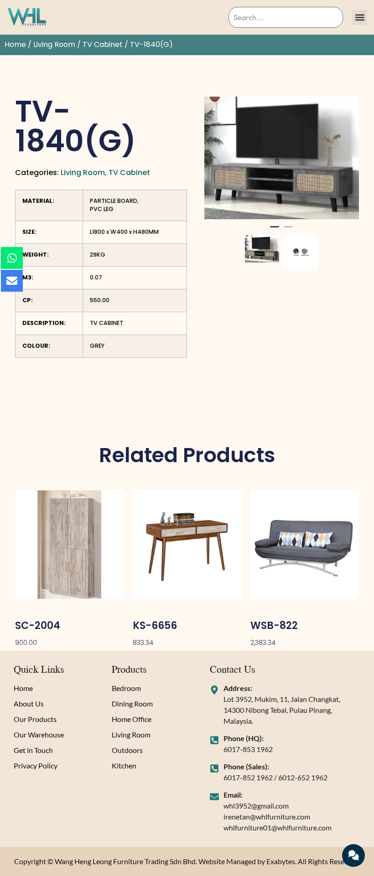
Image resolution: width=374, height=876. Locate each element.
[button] (359, 17)
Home (15, 44)
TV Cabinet (103, 44)
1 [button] (274, 230)
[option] (281, 158)
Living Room (54, 44)
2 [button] (288, 230)
